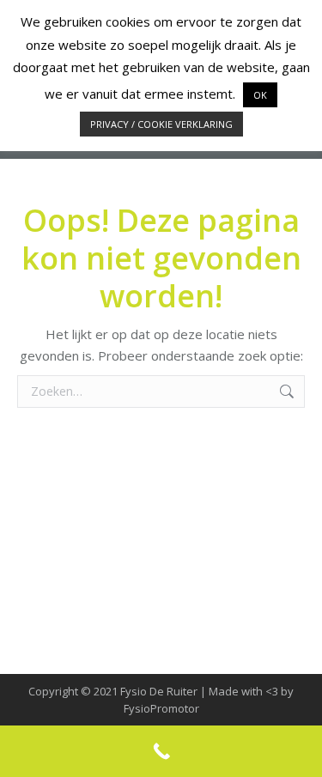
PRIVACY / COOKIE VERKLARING (161, 124)
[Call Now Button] (161, 751)
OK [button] (260, 94)
